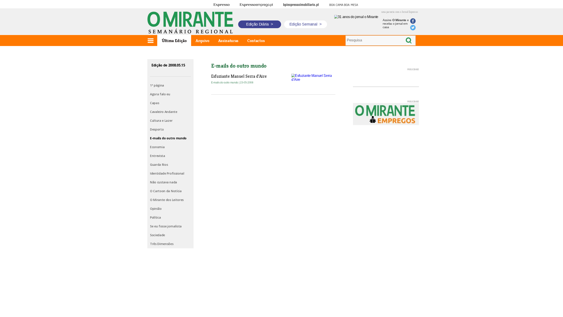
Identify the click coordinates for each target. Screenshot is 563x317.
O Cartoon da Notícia (166, 191)
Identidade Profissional (167, 173)
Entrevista (157, 156)
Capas (154, 103)
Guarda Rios (159, 164)
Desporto (157, 129)
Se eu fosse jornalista (166, 226)
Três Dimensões (162, 244)
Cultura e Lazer (161, 120)
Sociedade (157, 235)
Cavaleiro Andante (163, 112)
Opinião (156, 208)
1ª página (157, 85)
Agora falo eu (160, 94)
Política (155, 217)
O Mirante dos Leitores (167, 200)
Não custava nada (163, 182)
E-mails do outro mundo (168, 138)
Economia (157, 147)
